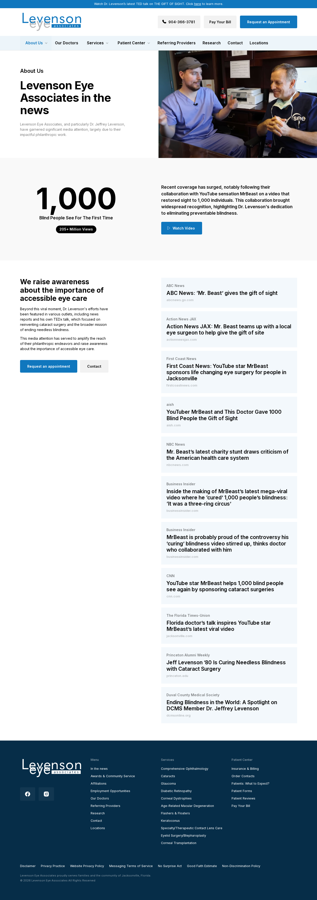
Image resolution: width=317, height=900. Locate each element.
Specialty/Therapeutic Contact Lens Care (191, 828)
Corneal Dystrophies (176, 798)
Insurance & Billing (245, 769)
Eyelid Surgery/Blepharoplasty (183, 835)
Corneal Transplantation (178, 843)
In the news (99, 769)
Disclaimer (28, 866)
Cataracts (168, 776)
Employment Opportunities (110, 791)
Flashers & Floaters (175, 813)
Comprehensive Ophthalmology (184, 769)
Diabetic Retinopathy (176, 791)
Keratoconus (170, 821)
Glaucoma (168, 783)
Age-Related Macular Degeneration (187, 806)
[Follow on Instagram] (46, 794)
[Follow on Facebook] (27, 794)
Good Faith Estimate (202, 866)
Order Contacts (243, 776)
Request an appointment (48, 366)
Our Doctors (66, 43)
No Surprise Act (170, 866)
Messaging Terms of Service (131, 866)
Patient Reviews (243, 798)
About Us (34, 43)
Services (95, 43)
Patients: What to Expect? (250, 783)
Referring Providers (177, 43)
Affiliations (98, 783)
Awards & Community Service (113, 776)
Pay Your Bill (241, 806)
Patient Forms (242, 791)
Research (212, 43)
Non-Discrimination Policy (241, 866)
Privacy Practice (53, 866)
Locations (259, 43)
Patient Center (131, 43)
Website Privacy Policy (87, 866)
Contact (235, 43)
